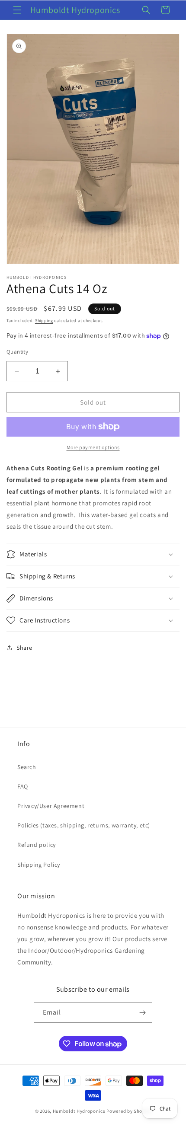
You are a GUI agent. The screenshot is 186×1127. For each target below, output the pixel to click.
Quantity (17, 351)
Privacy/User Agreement (50, 806)
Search (26, 767)
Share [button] (24, 647)
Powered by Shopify (128, 1111)
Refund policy (36, 845)
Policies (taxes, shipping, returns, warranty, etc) (83, 825)
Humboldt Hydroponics (79, 1111)
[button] (17, 9)
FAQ (22, 786)
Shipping (44, 320)
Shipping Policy (38, 864)
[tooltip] (77, 491)
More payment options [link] (93, 447)
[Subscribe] (142, 1012)
